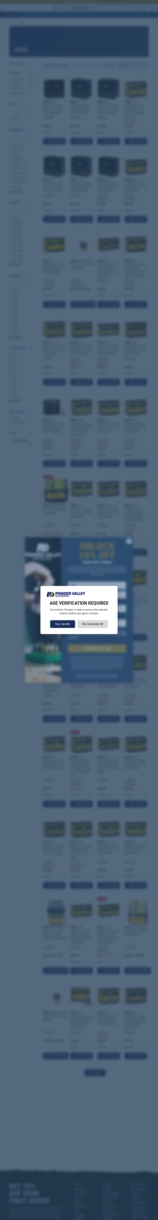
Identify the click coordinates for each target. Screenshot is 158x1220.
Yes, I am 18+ (62, 624)
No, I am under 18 (93, 624)
